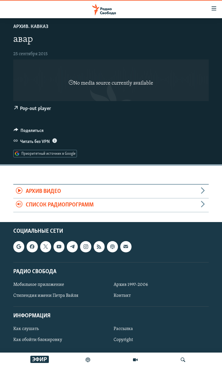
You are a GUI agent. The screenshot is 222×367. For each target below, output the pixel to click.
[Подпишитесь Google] (18, 246)
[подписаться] (125, 246)
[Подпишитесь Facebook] (32, 246)
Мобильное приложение (38, 284)
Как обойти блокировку (37, 340)
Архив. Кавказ (30, 26)
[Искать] (183, 360)
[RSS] (99, 246)
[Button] (29, 131)
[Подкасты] (112, 246)
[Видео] (135, 360)
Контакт (122, 295)
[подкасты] (88, 360)
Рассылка (123, 329)
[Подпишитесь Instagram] (85, 246)
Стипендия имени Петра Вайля (45, 295)
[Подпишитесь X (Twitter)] (45, 246)
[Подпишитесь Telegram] (72, 246)
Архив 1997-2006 (131, 284)
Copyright (123, 340)
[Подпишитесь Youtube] (58, 246)
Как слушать (26, 329)
